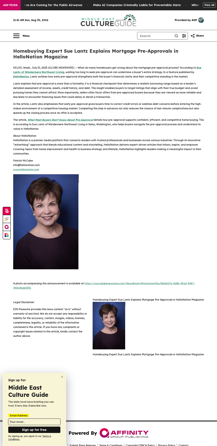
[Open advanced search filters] (184, 35)
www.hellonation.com (26, 169)
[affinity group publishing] (6, 227)
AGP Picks (10, 5)
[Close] (62, 376)
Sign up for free (34, 430)
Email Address (18, 415)
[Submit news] (6, 211)
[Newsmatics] (6, 235)
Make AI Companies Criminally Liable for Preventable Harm (137, 5)
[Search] (176, 35)
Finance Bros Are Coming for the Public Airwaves (46, 5)
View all (209, 5)
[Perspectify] (6, 219)
